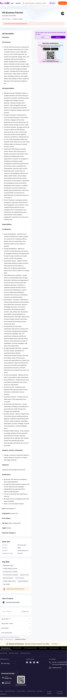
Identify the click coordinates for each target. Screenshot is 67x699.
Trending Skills (17, 648)
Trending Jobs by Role (30, 648)
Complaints (3, 694)
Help (1, 691)
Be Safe (39, 691)
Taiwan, (15, 19)
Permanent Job (21, 545)
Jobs (12, 3)
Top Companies (54, 648)
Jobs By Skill (3, 653)
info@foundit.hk (57, 667)
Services (18, 3)
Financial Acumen (19, 578)
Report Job (25, 611)
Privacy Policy (21, 691)
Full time (19, 553)
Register (63, 3)
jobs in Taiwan (9, 639)
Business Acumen (24, 575)
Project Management (8, 578)
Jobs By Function (14, 653)
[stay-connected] (27, 662)
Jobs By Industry (25, 653)
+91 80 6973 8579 (62, 662)
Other (19, 548)
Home (1, 639)
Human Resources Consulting (10, 571)
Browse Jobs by (5, 648)
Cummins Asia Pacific (9, 16)
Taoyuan (20, 19)
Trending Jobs (43, 648)
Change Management (23, 581)
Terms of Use (31, 691)
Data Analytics (6, 584)
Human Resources (22, 550)
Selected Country (4, 659)
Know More (55, 644)
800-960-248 (63, 664)
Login (53, 3)
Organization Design (8, 565)
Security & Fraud (10, 691)
